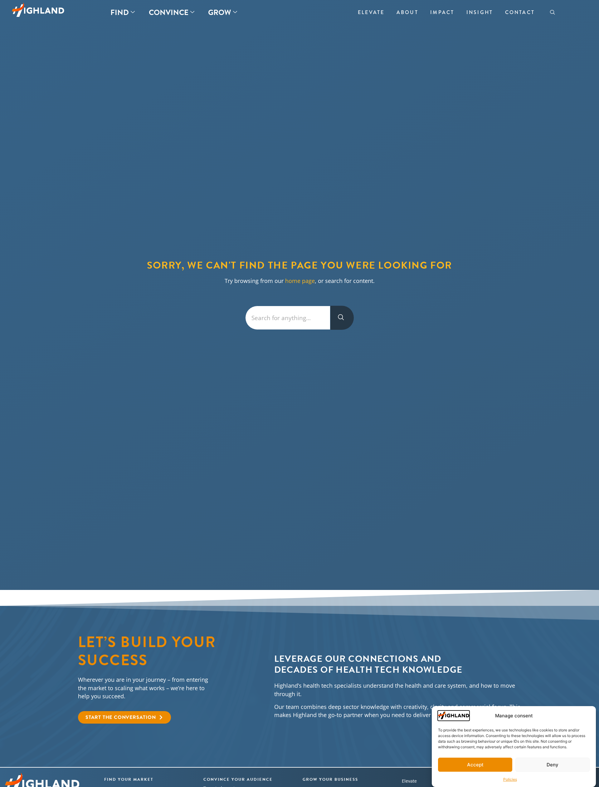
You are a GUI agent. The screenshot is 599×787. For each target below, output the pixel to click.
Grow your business (330, 779)
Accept (475, 765)
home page (300, 281)
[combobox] (287, 318)
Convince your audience (238, 779)
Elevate (371, 12)
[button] (552, 12)
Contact (520, 12)
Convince (168, 12)
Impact (442, 12)
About (407, 12)
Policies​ (510, 779)
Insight (479, 12)
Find (119, 12)
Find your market (128, 779)
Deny (552, 765)
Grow (219, 12)
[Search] (342, 318)
